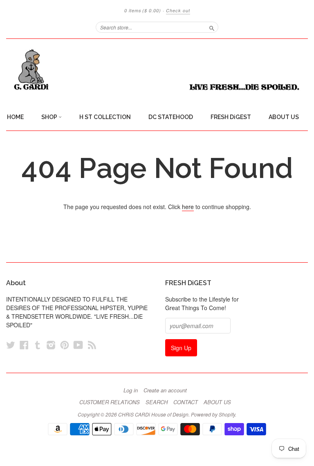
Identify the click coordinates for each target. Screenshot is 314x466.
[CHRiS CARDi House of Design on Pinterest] (64, 344)
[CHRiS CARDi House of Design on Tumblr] (37, 344)
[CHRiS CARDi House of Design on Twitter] (10, 344)
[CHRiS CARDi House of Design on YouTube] (78, 344)
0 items (142, 10)
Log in (130, 390)
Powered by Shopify (213, 414)
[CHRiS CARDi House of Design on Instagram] (51, 344)
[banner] (157, 69)
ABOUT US (284, 117)
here (188, 207)
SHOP (49, 117)
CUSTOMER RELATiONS (109, 402)
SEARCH (157, 402)
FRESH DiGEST (231, 117)
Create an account (165, 390)
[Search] (211, 27)
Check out (178, 10)
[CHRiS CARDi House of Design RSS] (91, 344)
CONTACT (185, 402)
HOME (15, 117)
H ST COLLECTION (105, 117)
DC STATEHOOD (170, 117)
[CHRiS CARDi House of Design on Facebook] (24, 344)
